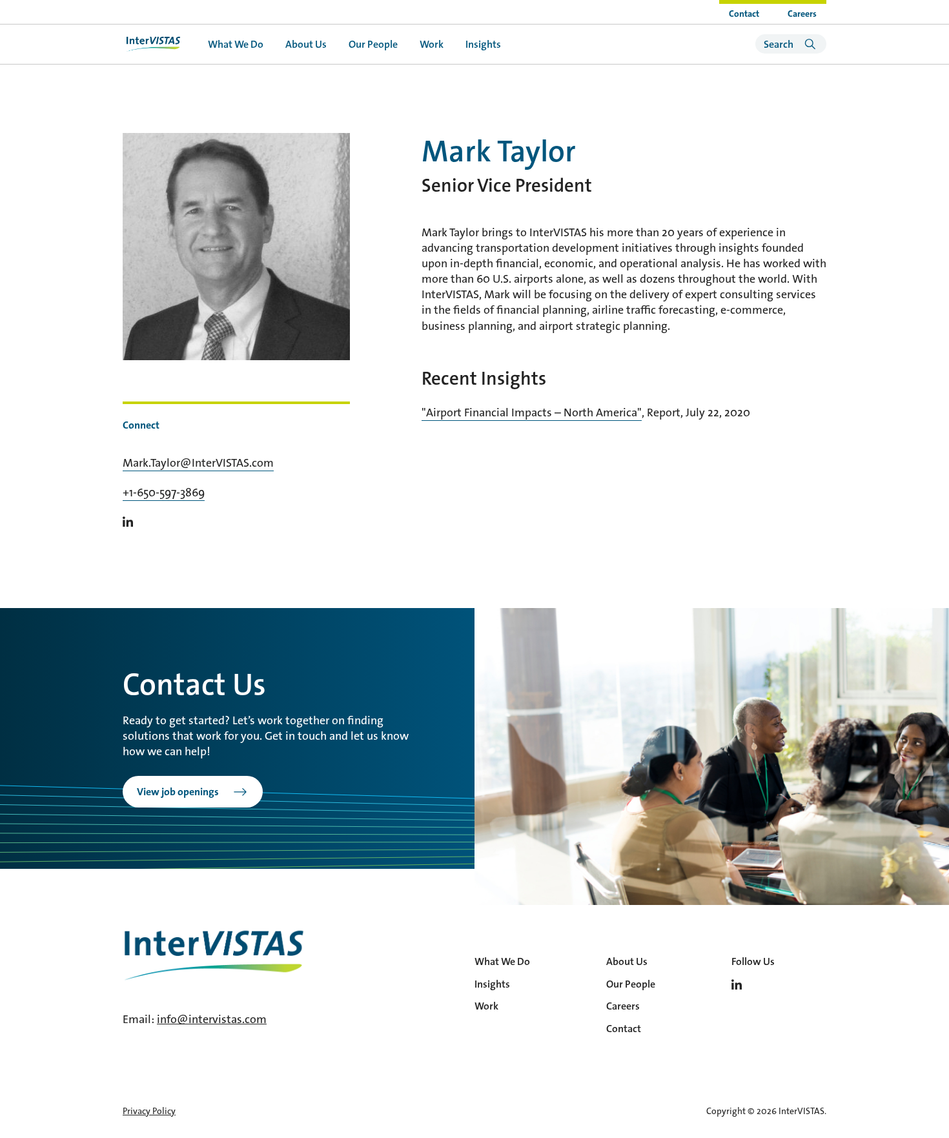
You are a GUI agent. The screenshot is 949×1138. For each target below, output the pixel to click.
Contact (744, 13)
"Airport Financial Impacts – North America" (532, 412)
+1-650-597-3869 (164, 492)
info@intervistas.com (212, 1019)
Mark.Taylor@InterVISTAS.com (198, 463)
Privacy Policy (149, 1111)
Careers (802, 13)
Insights (483, 44)
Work (432, 44)
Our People (373, 44)
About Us (306, 44)
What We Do (235, 44)
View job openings (178, 791)
